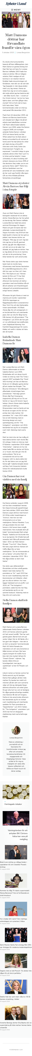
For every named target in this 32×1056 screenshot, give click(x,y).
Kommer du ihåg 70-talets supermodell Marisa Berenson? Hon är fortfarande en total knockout (14, 892)
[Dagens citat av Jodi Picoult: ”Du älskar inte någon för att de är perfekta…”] (16, 967)
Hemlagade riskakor (13, 804)
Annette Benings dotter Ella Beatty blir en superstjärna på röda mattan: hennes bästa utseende (15, 1025)
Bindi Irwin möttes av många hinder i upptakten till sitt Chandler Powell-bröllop (13, 864)
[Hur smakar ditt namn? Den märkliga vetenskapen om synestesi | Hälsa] (16, 915)
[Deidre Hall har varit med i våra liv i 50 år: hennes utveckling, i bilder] (16, 993)
